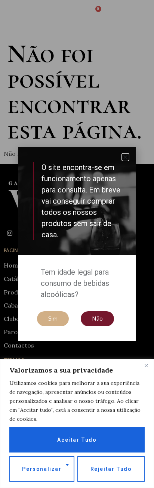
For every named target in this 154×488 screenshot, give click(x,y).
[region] (77, 423)
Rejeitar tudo (111, 469)
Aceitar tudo (76, 440)
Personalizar (41, 469)
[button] (125, 157)
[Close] (146, 365)
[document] (77, 244)
